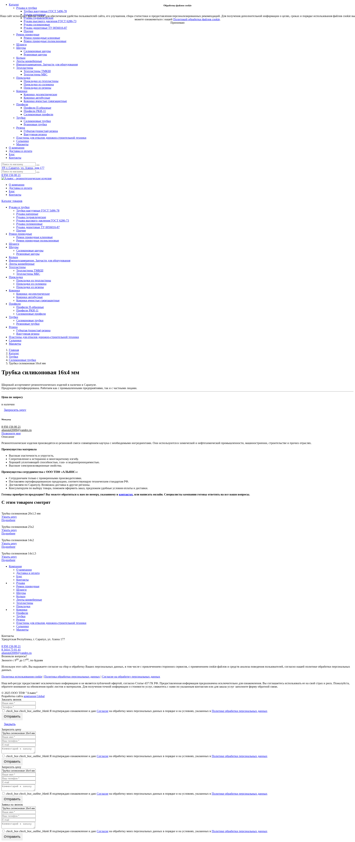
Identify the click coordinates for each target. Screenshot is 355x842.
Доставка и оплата (20, 151)
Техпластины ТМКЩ (37, 71)
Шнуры (21, 47)
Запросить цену (15, 410)
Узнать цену (9, 516)
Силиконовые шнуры (37, 51)
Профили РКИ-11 (35, 111)
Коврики (21, 91)
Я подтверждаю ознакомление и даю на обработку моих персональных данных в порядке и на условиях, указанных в (136, 711)
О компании (16, 147)
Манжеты (22, 144)
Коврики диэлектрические (40, 94)
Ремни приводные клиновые (42, 37)
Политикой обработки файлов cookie (196, 19)
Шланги (21, 44)
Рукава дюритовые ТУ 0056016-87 (45, 27)
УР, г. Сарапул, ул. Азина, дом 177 (22, 167)
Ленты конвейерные (29, 61)
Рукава (20, 583)
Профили (22, 104)
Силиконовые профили (38, 114)
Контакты (15, 157)
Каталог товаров (11, 201)
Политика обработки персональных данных (72, 676)
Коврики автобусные (37, 97)
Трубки (21, 117)
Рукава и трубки (19, 207)
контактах (126, 494)
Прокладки (23, 77)
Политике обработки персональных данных (239, 711)
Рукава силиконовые (37, 24)
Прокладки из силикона (39, 84)
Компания (15, 566)
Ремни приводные (27, 34)
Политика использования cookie (21, 676)
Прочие (28, 31)
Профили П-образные (37, 107)
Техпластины (24, 67)
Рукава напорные (27, 213)
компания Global (34, 696)
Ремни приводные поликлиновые (45, 41)
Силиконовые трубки (37, 121)
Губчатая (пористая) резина (41, 131)
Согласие (102, 711)
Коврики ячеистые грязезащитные (45, 101)
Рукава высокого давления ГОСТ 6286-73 (42, 220)
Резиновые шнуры (35, 54)
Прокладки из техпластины (41, 81)
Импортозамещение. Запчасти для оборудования (47, 64)
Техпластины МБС (36, 74)
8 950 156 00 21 (11, 175)
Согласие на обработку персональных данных (131, 676)
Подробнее (8, 520)
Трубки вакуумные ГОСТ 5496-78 (37, 210)
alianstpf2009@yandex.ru (16, 430)
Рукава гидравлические (31, 217)
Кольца (20, 57)
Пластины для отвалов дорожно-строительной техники (51, 137)
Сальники (22, 141)
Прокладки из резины (37, 87)
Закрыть (10, 724)
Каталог (14, 353)
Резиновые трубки (35, 124)
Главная (14, 350)
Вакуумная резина (35, 134)
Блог (12, 154)
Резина (20, 127)
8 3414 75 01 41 (11, 649)
